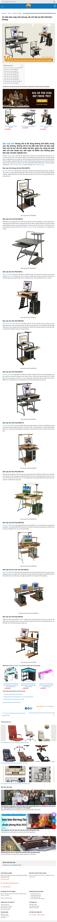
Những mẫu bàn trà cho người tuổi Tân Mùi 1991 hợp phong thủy (20, 852)
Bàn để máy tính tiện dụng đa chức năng (14, 699)
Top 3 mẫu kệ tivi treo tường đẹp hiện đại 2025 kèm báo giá (15, 783)
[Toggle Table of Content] (21, 66)
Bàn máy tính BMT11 (8, 274)
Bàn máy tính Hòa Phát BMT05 (11, 127)
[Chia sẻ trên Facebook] (26, 708)
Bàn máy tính (8, 144)
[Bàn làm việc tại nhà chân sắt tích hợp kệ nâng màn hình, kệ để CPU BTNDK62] (11, 675)
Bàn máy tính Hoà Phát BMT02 (11, 69)
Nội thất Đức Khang (39, 164)
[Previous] (4, 125)
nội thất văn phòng (10, 155)
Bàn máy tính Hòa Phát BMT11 (11, 71)
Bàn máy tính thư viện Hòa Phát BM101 (13, 81)
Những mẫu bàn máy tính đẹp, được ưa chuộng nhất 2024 (18, 696)
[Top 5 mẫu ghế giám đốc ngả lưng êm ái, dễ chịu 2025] (28, 753)
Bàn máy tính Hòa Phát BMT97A (12, 76)
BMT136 (21, 477)
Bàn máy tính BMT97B (8, 525)
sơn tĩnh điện (11, 276)
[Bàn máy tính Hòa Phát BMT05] (11, 117)
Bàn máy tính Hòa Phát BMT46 (12, 83)
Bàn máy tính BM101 (8, 572)
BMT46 (21, 619)
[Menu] (2, 6)
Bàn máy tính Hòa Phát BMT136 (12, 78)
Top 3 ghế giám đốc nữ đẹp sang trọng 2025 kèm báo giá (15, 742)
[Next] (53, 125)
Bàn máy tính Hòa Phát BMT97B (12, 79)
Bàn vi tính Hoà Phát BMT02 (28, 126)
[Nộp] (54, 1)
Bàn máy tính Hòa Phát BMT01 (11, 74)
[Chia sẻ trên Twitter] (28, 708)
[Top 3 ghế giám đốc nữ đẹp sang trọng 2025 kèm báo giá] (28, 733)
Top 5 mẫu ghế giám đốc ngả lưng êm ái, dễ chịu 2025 (14, 763)
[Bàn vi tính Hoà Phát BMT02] (28, 117)
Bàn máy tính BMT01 (8, 374)
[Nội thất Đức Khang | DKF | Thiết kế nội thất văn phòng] (28, 6)
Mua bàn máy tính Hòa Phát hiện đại (12, 702)
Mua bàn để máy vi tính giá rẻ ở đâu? (13, 694)
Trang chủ (3, 13)
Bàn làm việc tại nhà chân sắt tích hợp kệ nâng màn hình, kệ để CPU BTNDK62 (10, 685)
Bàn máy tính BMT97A (8, 425)
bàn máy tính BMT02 (31, 227)
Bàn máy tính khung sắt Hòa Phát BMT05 (14, 67)
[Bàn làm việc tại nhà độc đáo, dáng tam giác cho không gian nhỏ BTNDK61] (28, 675)
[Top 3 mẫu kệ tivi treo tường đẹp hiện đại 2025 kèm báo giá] (28, 774)
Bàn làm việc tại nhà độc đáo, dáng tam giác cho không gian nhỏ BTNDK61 (28, 685)
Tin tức (9, 13)
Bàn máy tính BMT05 (8, 170)
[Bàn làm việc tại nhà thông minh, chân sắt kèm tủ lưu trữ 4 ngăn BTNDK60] (46, 675)
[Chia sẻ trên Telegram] (31, 708)
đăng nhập (10, 865)
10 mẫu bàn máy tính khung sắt (17, 164)
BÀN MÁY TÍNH (17, 665)
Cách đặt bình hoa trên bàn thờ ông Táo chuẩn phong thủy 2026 (20, 830)
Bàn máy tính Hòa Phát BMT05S (12, 72)
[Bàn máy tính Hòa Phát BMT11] (46, 117)
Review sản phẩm (17, 13)
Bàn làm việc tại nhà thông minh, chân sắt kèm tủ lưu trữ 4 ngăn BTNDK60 (46, 685)
